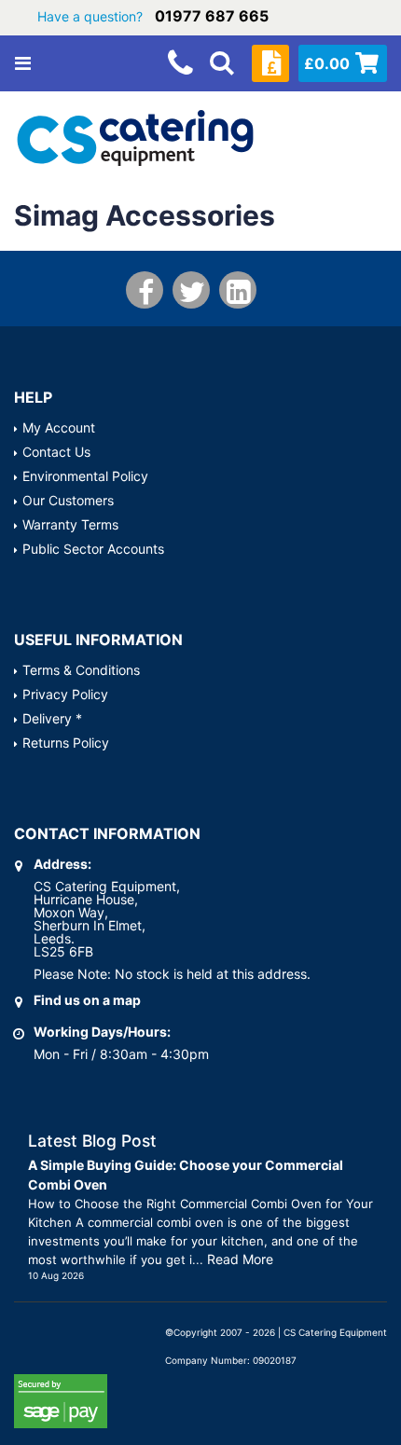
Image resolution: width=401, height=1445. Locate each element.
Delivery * (52, 718)
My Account (58, 427)
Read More (240, 1259)
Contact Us (56, 452)
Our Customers (68, 500)
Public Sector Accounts (93, 549)
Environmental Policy (85, 476)
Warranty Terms (70, 524)
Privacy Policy (65, 694)
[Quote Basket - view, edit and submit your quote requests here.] (270, 63)
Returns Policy (65, 742)
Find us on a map (87, 1000)
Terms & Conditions (81, 670)
